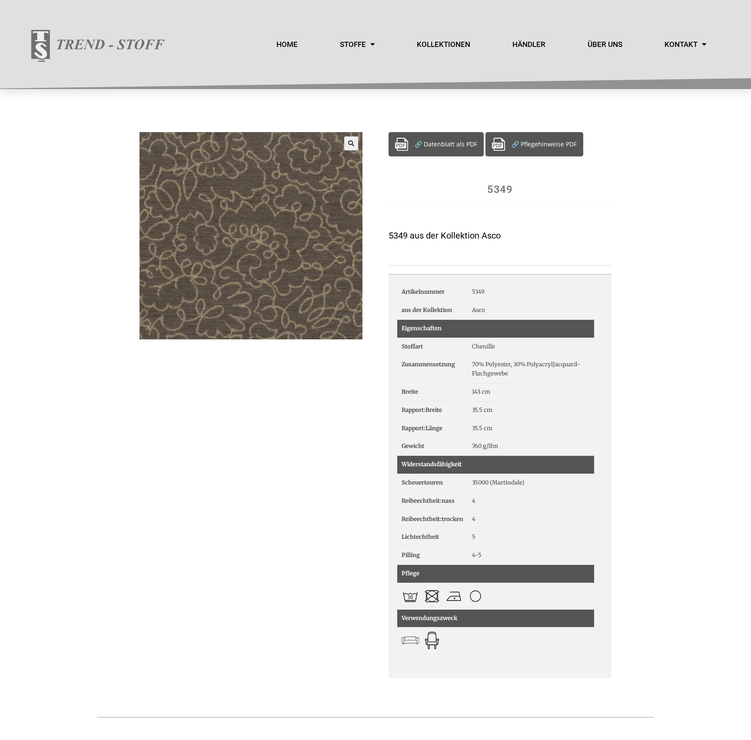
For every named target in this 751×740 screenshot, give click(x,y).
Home (287, 44)
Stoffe (353, 44)
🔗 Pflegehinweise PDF (544, 144)
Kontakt (681, 44)
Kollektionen (443, 44)
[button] (351, 143)
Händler (528, 44)
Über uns (605, 44)
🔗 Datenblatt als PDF (446, 144)
